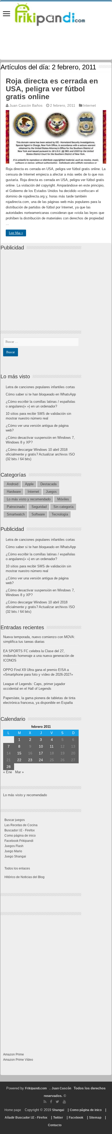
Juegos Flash (13, 846)
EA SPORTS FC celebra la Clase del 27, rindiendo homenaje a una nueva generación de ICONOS (38, 655)
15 (19, 753)
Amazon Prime (13, 1054)
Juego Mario (13, 851)
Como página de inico (20, 835)
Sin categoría (63, 507)
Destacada (48, 484)
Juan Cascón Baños (25, 105)
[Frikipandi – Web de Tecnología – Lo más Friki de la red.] (56, 13)
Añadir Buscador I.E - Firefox (26, 1117)
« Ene (7, 772)
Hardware (14, 492)
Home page (12, 1110)
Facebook (76, 1117)
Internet (89, 105)
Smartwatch (16, 514)
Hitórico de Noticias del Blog (24, 877)
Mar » (19, 772)
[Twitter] (57, 1102)
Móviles (63, 499)
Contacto (54, 1125)
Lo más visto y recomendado (29, 499)
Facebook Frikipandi (18, 841)
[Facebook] (51, 1102)
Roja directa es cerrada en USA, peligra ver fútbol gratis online (52, 89)
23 (30, 760)
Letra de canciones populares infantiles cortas (40, 387)
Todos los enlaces (17, 868)
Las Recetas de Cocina (21, 825)
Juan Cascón (61, 1088)
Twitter (58, 1117)
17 (41, 753)
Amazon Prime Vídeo (18, 1059)
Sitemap (95, 1117)
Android (12, 484)
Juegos (51, 492)
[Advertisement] (42, 286)
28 (9, 767)
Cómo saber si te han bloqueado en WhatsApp (41, 394)
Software (38, 514)
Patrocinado (16, 507)
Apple (29, 484)
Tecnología (60, 514)
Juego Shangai (15, 856)
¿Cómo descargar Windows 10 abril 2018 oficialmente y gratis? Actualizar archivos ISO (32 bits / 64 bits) (40, 454)
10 (41, 746)
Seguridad (39, 507)
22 (19, 760)
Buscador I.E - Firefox (19, 830)
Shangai (58, 1110)
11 (52, 746)
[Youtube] (64, 1102)
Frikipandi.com (36, 1088)
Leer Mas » (16, 233)
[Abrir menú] (6, 14)
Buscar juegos (14, 820)
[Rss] (45, 1102)
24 (41, 760)
